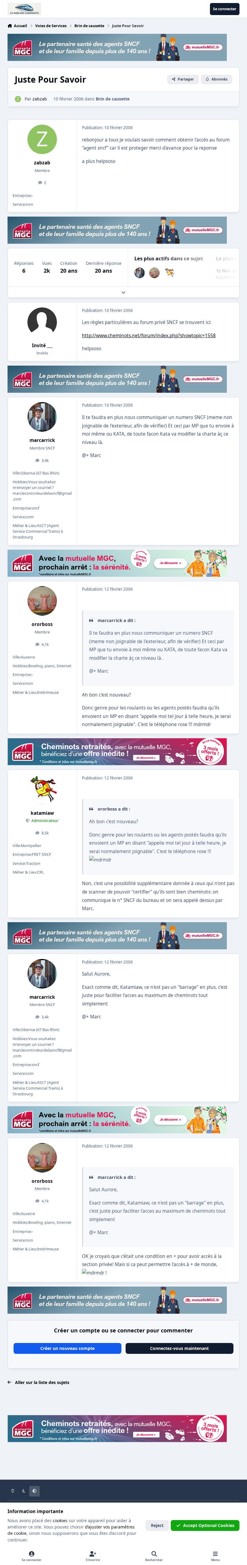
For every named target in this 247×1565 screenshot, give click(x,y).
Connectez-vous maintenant (179, 1348)
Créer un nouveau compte (67, 1348)
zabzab (42, 163)
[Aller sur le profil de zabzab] (18, 99)
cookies (60, 1520)
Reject (157, 1525)
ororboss (42, 624)
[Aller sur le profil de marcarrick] (139, 273)
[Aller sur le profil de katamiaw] (169, 273)
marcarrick (42, 440)
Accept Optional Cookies (208, 1525)
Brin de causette (113, 99)
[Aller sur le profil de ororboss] (154, 273)
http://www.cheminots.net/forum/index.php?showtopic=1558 (149, 335)
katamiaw (42, 813)
